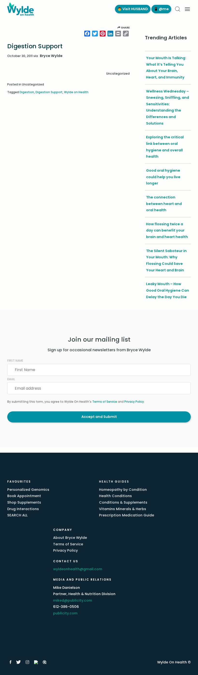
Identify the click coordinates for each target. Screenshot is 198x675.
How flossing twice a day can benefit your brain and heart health (167, 230)
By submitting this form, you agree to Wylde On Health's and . (76, 402)
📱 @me (161, 9)
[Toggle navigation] (187, 9)
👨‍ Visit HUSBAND (132, 9)
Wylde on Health (76, 92)
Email (11, 379)
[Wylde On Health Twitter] (18, 662)
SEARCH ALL (17, 515)
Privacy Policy (134, 402)
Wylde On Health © (174, 662)
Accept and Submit (99, 416)
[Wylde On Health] (59, 9)
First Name (15, 361)
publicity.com (65, 613)
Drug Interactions (23, 508)
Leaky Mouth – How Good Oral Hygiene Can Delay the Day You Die (167, 290)
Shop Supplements (24, 502)
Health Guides (114, 481)
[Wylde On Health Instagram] (27, 662)
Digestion (27, 92)
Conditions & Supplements (123, 502)
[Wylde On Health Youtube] (36, 662)
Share (125, 27)
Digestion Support (49, 92)
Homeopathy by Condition (123, 489)
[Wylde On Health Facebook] (10, 662)
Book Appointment (24, 495)
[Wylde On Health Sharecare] (44, 662)
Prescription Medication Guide (126, 515)
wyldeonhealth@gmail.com (77, 569)
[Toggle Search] (177, 9)
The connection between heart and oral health (164, 203)
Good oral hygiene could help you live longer (163, 177)
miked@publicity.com (72, 600)
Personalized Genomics (28, 489)
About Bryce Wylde (70, 537)
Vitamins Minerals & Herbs (122, 508)
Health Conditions (115, 495)
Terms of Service (104, 402)
